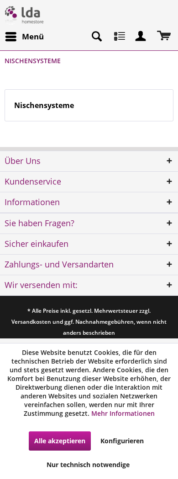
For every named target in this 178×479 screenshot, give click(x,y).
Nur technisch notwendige (88, 464)
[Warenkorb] (163, 36)
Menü (33, 36)
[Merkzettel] (119, 36)
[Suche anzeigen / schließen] (96, 36)
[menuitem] (24, 36)
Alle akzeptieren (59, 440)
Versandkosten (31, 322)
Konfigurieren (122, 440)
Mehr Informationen (123, 413)
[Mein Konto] (141, 36)
